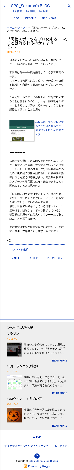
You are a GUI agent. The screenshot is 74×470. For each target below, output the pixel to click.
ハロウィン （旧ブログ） (25, 398)
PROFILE (30, 18)
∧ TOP (34, 258)
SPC (16, 18)
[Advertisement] (37, 289)
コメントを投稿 (19, 249)
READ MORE (59, 360)
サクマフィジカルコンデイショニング (26, 446)
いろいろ (22, 27)
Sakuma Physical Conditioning (43, 461)
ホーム (11, 27)
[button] (65, 39)
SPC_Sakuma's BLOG (30, 5)
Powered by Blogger (39, 466)
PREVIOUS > (54, 258)
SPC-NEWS (49, 18)
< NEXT (16, 258)
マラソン (13, 333)
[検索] (69, 6)
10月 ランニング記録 (22, 366)
